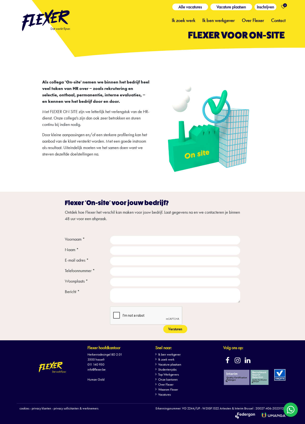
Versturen (175, 328)
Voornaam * (75, 239)
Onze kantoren (168, 379)
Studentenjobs (167, 369)
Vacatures (164, 394)
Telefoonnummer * (80, 270)
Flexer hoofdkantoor (103, 347)
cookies (24, 408)
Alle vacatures (190, 7)
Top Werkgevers (168, 374)
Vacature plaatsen (231, 7)
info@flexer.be (96, 369)
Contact (278, 19)
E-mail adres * (77, 260)
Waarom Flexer (168, 389)
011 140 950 (95, 364)
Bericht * (72, 291)
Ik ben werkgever (218, 19)
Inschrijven (265, 7)
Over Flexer (253, 19)
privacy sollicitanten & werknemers (76, 408)
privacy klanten (41, 408)
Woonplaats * (76, 281)
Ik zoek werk (183, 19)
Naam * (72, 249)
